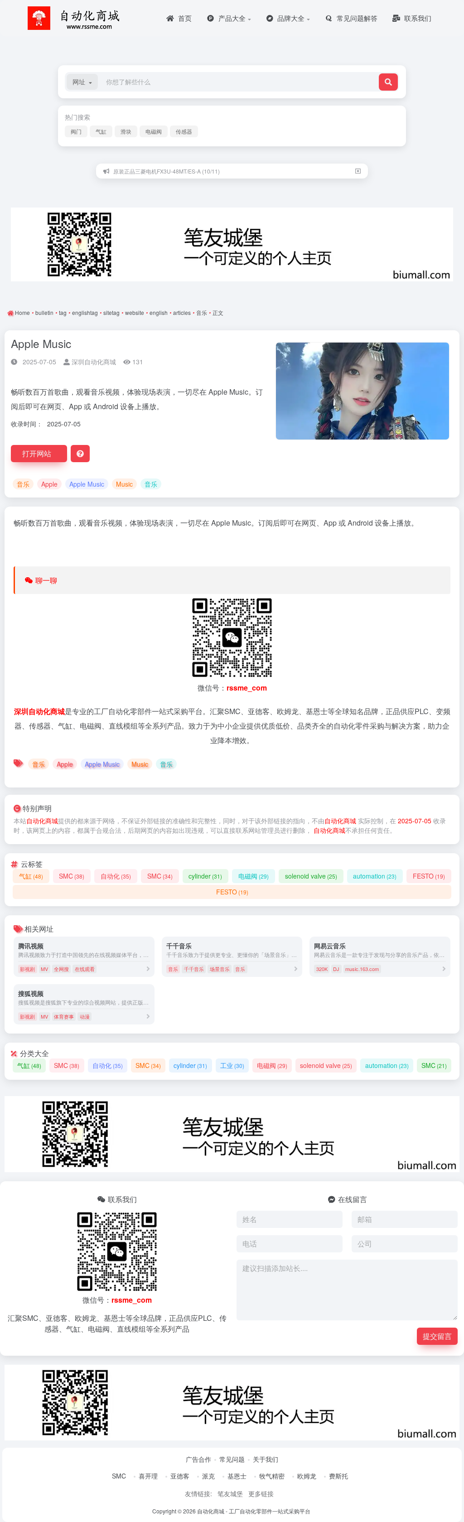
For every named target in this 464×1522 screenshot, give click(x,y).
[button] (82, 82)
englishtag (85, 312)
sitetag (111, 312)
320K (322, 968)
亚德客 (179, 1475)
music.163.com (362, 968)
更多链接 (261, 1493)
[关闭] (358, 171)
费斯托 (338, 1475)
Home (22, 312)
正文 (218, 312)
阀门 (76, 131)
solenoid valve (311, 875)
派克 (208, 1475)
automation (374, 875)
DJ (336, 968)
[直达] (148, 968)
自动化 (116, 875)
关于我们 (265, 1459)
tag (63, 312)
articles (182, 312)
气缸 (101, 131)
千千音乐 (194, 968)
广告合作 (198, 1459)
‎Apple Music (86, 483)
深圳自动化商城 (93, 361)
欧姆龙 (306, 1475)
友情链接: (198, 1493)
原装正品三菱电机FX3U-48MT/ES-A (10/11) (166, 171)
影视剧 (27, 968)
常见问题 (232, 1459)
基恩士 (236, 1475)
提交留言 (437, 1336)
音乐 (201, 312)
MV (44, 968)
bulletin (44, 312)
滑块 (126, 131)
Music (124, 483)
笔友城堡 (230, 1493)
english (159, 312)
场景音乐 (220, 968)
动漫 (85, 1016)
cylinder (205, 875)
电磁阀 (153, 131)
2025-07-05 (414, 820)
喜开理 (148, 1475)
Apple (49, 483)
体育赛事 (64, 1016)
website (134, 312)
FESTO (429, 875)
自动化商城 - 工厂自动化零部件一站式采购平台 (253, 1511)
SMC (71, 875)
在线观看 (85, 968)
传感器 (184, 131)
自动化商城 (42, 820)
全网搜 (61, 968)
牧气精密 (272, 1475)
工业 (232, 1065)
